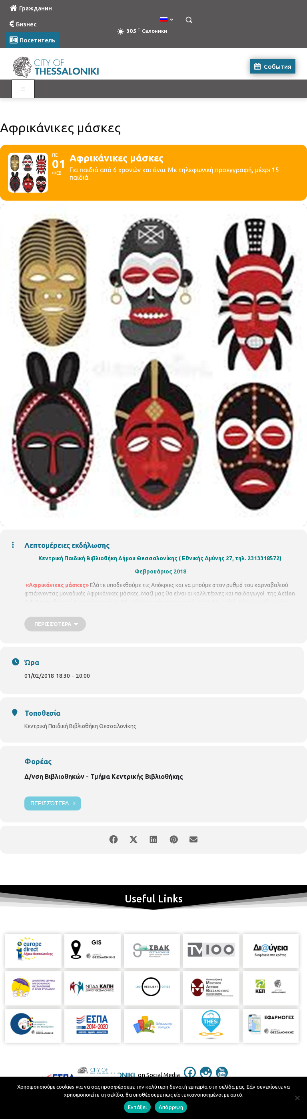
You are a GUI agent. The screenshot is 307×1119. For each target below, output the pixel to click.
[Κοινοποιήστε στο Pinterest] (173, 840)
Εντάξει (137, 1107)
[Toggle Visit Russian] (23, 89)
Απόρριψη (171, 1107)
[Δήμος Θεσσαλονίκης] (60, 66)
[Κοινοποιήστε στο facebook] (114, 840)
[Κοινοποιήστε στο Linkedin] (153, 840)
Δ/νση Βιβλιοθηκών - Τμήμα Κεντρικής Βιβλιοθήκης (103, 776)
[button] (188, 19)
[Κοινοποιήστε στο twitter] (134, 840)
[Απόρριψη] (297, 1098)
